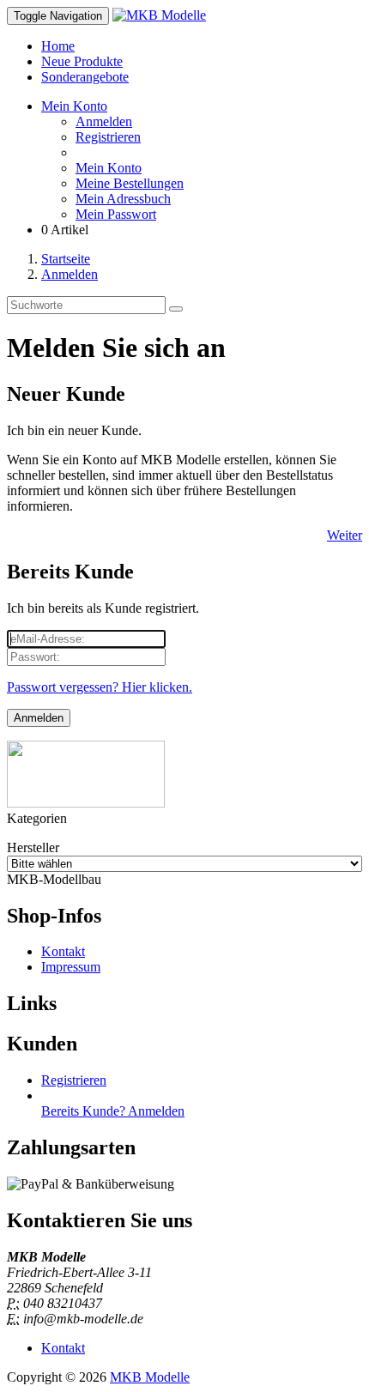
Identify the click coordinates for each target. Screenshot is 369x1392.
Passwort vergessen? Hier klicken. (99, 687)
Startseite (65, 258)
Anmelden (104, 121)
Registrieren (108, 137)
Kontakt (63, 951)
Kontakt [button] (63, 1348)
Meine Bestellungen (130, 183)
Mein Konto (109, 167)
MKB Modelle (150, 1377)
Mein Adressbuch (123, 198)
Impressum (70, 966)
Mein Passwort (116, 214)
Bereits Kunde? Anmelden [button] (112, 1111)
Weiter (344, 535)
